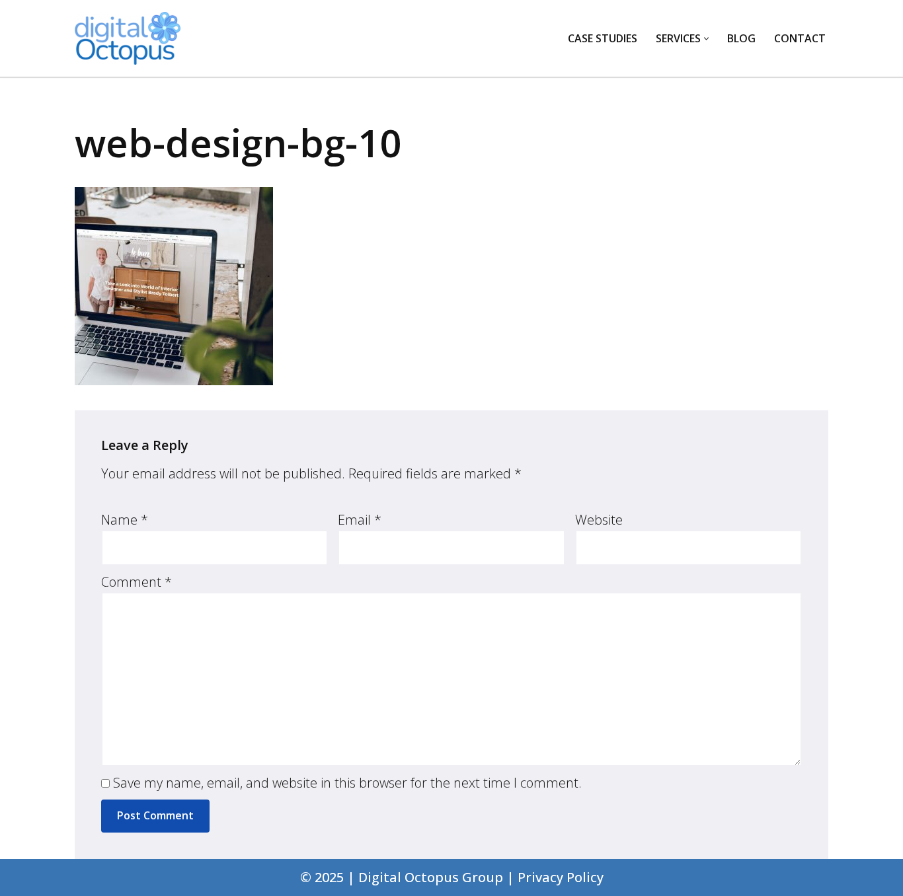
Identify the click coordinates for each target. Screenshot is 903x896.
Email (359, 520)
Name (124, 520)
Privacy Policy (561, 877)
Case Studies (602, 38)
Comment (136, 582)
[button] (706, 38)
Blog (741, 38)
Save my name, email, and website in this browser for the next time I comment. (347, 783)
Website (599, 520)
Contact (800, 38)
